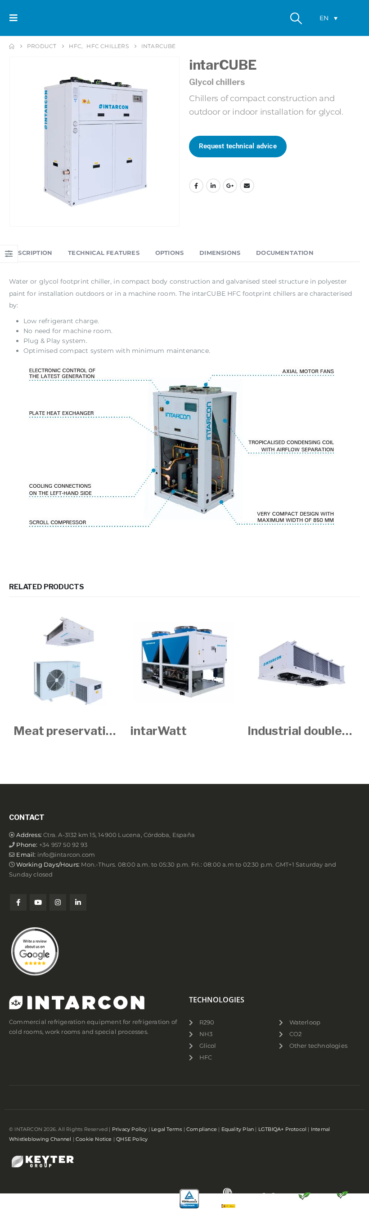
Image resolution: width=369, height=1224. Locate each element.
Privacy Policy (129, 1129)
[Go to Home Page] (11, 46)
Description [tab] (30, 252)
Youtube (38, 902)
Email (247, 185)
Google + (230, 185)
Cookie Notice (94, 1139)
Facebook (196, 185)
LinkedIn (213, 185)
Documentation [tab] (285, 252)
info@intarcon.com (66, 854)
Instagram (58, 902)
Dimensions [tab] (219, 252)
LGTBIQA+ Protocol (282, 1129)
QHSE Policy (132, 1139)
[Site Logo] (48, 18)
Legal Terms (166, 1129)
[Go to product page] (68, 662)
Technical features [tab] (104, 252)
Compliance (201, 1129)
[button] (16, 18)
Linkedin (78, 902)
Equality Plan (237, 1129)
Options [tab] (169, 252)
